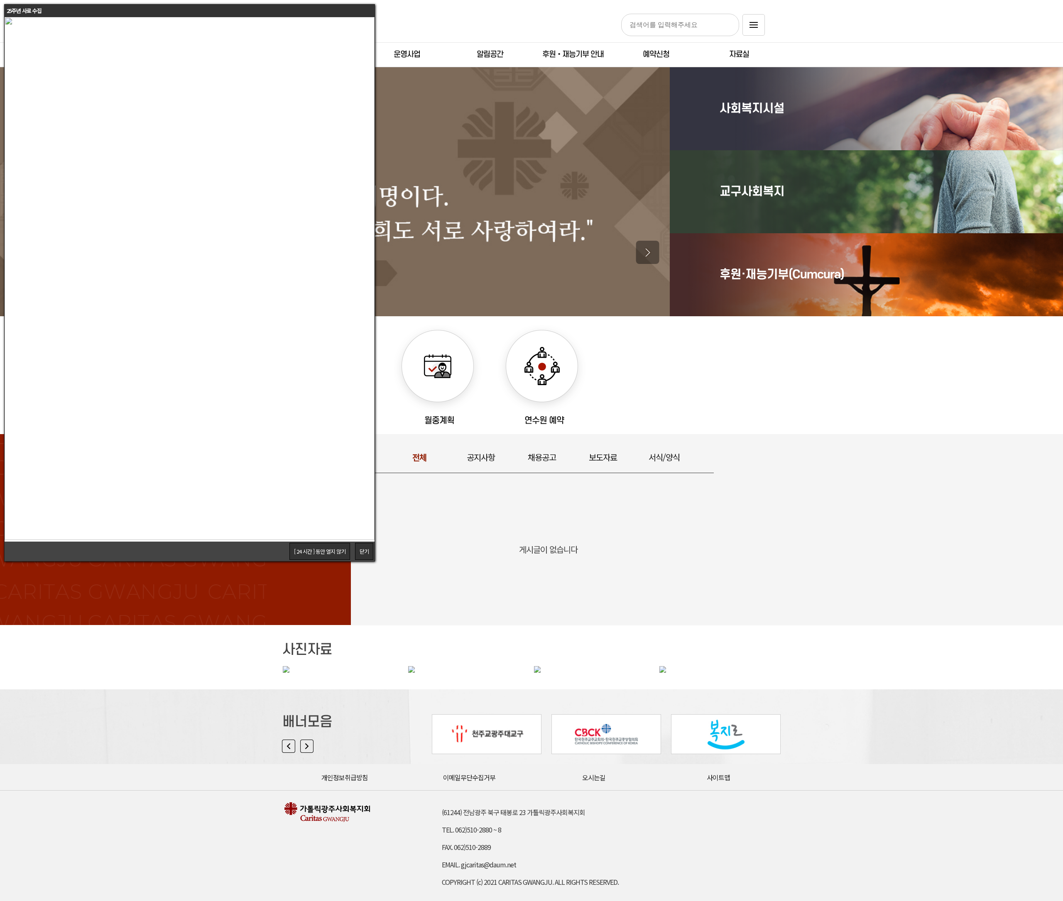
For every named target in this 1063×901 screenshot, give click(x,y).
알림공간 (490, 54)
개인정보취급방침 (344, 777)
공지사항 (481, 457)
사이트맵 (718, 777)
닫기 (364, 551)
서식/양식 (664, 457)
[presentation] (647, 252)
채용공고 (542, 457)
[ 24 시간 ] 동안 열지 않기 (319, 551)
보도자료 (603, 457)
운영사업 (407, 54)
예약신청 (656, 54)
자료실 (739, 54)
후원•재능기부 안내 (573, 54)
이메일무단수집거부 (469, 777)
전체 (419, 457)
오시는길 (593, 777)
